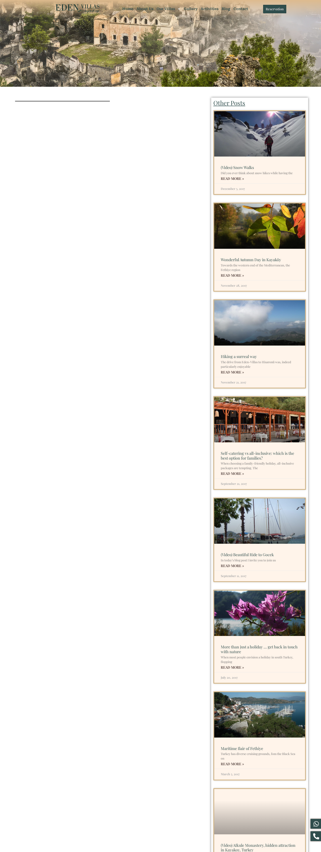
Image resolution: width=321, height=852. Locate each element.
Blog (226, 9)
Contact (240, 9)
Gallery (191, 9)
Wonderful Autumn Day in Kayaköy (251, 259)
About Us (145, 9)
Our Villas (166, 9)
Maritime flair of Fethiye (242, 748)
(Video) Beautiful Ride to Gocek (247, 554)
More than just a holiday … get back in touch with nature (259, 649)
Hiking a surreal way (239, 356)
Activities (210, 9)
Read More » (232, 178)
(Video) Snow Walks (237, 167)
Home (127, 9)
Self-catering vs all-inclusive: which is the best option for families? (257, 456)
